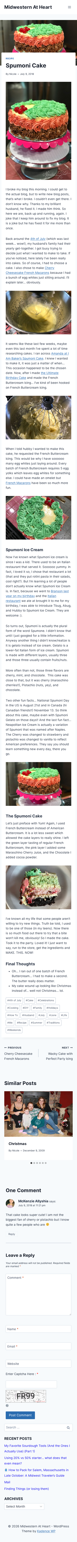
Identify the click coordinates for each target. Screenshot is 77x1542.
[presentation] (38, 1114)
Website (13, 1364)
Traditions (53, 1022)
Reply (11, 1234)
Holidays (52, 1007)
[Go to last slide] (10, 1125)
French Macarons (18, 483)
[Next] (67, 1125)
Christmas (18, 1144)
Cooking (12, 1007)
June (52, 1015)
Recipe (10, 58)
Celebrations (46, 1000)
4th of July (37, 239)
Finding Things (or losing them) (26, 1489)
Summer (36, 1022)
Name (12, 1329)
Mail (7, 1482)
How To (12, 1015)
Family (37, 1007)
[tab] (31, 1163)
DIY (25, 1007)
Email (12, 1346)
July (41, 1015)
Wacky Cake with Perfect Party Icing (59, 1053)
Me (10, 1022)
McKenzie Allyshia (33, 1201)
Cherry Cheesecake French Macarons (18, 1053)
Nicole (12, 74)
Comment (15, 1277)
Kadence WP (46, 1531)
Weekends (14, 1030)
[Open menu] (69, 7)
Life (64, 1015)
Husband (28, 1015)
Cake (29, 1000)
